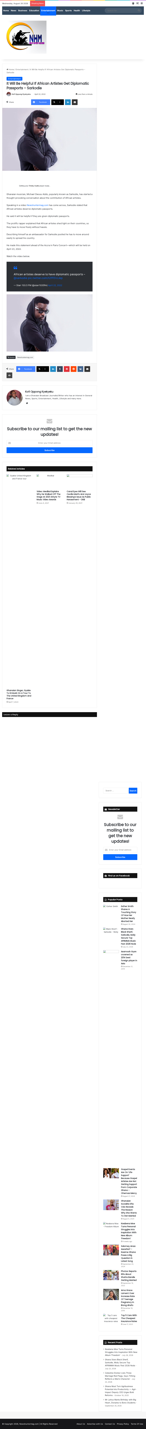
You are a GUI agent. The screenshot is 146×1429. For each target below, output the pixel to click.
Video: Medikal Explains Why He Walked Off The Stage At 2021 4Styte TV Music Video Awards (48, 495)
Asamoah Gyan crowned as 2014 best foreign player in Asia (129, 957)
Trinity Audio (34, 186)
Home (6, 10)
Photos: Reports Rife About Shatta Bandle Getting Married (129, 1276)
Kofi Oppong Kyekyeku (21, 94)
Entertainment (48, 10)
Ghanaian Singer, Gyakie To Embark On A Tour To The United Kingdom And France (19, 694)
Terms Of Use (137, 1424)
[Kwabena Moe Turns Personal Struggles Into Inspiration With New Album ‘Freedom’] (111, 1227)
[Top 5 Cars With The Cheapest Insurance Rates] (111, 1319)
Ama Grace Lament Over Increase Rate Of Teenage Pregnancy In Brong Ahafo (128, 1298)
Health (77, 10)
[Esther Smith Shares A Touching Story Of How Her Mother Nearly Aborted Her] (111, 910)
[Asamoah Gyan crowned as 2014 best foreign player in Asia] (111, 1057)
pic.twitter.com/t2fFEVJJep (45, 278)
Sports (68, 10)
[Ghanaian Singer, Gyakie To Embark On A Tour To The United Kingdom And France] (19, 581)
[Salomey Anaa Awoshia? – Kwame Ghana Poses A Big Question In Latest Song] (111, 1250)
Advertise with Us (95, 1424)
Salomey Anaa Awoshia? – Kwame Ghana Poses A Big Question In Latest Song (128, 1253)
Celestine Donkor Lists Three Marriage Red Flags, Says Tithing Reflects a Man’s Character (120, 1376)
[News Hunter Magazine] (24, 37)
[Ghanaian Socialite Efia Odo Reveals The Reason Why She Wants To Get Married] (111, 1204)
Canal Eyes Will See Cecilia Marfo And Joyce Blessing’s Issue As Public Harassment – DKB (79, 495)
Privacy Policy (123, 1424)
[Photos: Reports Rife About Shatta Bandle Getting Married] (111, 1275)
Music (60, 10)
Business (22, 10)
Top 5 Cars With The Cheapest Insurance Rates (129, 1318)
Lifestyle (86, 10)
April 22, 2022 (55, 285)
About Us (81, 1424)
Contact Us (110, 1424)
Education (34, 10)
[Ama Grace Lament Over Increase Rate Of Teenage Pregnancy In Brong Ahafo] (111, 1294)
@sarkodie (20, 278)
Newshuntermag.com (37, 205)
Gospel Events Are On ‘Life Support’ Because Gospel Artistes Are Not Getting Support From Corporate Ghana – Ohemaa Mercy (129, 1181)
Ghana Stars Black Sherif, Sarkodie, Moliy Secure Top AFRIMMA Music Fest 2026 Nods (128, 936)
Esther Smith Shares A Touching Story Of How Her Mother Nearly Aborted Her (128, 914)
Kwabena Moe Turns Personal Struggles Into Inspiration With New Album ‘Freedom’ (128, 1231)
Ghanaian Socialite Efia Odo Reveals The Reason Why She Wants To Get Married (129, 1208)
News (13, 10)
